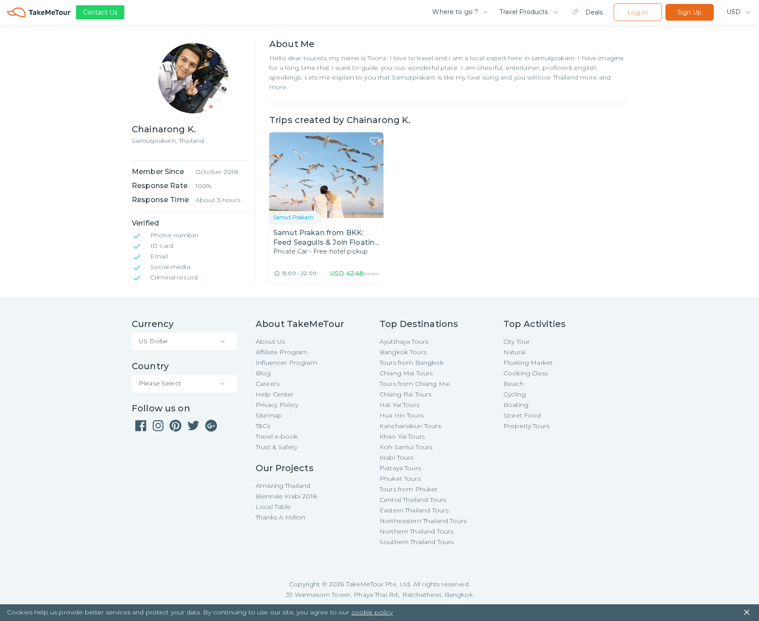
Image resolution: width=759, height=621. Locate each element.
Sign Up (689, 12)
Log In (637, 12)
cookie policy (372, 612)
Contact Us (100, 12)
